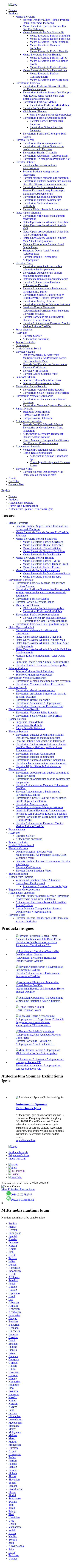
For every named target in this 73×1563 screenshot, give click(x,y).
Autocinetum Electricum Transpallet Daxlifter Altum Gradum (43, 435)
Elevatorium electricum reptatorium (42, 143)
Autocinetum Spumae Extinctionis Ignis (31, 508)
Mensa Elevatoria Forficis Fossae (48, 67)
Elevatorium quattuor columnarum (42, 199)
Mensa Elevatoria (25, 16)
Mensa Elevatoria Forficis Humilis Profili (46, 563)
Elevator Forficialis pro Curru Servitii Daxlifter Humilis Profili (43, 318)
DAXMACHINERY (23, 1199)
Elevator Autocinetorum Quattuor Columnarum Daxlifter (41, 284)
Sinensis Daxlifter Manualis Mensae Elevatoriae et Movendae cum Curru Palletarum (43, 427)
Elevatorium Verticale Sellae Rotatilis (43, 389)
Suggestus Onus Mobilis (36, 411)
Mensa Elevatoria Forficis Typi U (48, 57)
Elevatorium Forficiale (28, 82)
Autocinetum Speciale (28, 446)
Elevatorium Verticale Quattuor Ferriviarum (47, 405)
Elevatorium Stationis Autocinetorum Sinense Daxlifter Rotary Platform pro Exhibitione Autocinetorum (44, 190)
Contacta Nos (16, 484)
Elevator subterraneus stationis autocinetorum (41, 763)
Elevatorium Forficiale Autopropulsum (44, 117)
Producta (13, 13)
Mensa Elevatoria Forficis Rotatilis (49, 51)
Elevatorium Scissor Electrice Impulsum (45, 620)
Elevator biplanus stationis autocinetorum (46, 177)
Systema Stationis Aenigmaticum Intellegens (40, 740)
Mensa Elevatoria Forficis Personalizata (45, 70)
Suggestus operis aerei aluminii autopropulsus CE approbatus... (33, 1024)
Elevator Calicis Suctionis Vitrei (40, 373)
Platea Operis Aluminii (28, 212)
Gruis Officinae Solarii (28, 348)
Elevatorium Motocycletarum (39, 301)
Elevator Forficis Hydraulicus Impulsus (44, 617)
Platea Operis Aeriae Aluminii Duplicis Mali (40, 639)
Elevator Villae (24, 468)
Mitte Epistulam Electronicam (18, 1189)
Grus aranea (22, 345)
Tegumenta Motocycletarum (24, 889)
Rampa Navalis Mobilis (36, 414)
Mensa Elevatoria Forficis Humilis (42, 54)
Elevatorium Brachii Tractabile (40, 152)
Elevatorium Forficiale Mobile (39, 101)
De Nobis (14, 481)
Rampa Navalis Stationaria (37, 418)
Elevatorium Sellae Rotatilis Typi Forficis (46, 392)
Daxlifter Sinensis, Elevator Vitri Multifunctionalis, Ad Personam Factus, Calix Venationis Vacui (45, 358)
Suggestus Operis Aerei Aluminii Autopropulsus (42, 661)
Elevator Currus (24, 263)
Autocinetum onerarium (36, 338)
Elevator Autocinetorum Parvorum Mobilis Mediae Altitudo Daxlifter (46, 325)
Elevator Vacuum (25, 351)
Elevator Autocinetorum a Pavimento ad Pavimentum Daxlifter (45, 290)
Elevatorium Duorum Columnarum (42, 196)
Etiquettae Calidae (19, 1155)
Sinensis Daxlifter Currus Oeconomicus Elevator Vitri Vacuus (45, 366)
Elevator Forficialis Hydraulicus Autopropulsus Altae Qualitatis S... (35, 1042)
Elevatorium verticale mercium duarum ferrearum (43, 680)
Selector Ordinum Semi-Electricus (42, 380)
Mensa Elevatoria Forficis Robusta (49, 79)
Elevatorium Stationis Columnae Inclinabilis (40, 759)
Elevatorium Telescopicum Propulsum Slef (46, 158)
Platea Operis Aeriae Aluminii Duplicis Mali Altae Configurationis (44, 239)
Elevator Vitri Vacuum (35, 370)
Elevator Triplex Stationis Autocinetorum (45, 209)
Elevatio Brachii (25, 139)
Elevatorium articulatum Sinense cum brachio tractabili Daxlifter (43, 148)
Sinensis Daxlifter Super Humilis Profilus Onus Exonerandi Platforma (46, 21)
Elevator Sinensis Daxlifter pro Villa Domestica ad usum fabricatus (43, 473)
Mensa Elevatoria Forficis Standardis (43, 32)
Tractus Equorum (18, 873)
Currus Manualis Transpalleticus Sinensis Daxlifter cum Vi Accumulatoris (46, 442)
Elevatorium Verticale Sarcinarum (34, 395)
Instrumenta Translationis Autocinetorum (45, 278)
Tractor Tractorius (25, 342)
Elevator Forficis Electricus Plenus (42, 108)
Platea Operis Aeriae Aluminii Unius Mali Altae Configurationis (46, 233)
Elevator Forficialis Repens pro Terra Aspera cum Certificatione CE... (36, 944)
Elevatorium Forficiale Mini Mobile (49, 105)
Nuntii (12, 478)
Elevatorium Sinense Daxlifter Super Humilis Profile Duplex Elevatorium (43, 296)
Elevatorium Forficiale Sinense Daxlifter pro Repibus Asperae (45, 88)
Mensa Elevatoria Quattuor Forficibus (44, 551)
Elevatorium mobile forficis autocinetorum (46, 304)
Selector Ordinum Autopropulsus (41, 383)
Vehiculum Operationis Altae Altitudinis (45, 449)
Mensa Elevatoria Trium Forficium (49, 41)
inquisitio (21, 1140)
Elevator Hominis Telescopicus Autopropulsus (41, 665)
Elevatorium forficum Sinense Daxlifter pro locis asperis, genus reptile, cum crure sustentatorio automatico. (47, 95)
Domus (13, 10)
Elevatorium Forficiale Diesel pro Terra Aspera (42, 623)
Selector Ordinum (25, 376)
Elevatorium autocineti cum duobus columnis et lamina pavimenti (42, 268)
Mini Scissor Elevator (35, 111)
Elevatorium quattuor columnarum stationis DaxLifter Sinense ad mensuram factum (47, 182)
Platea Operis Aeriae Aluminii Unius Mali (46, 222)
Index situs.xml (17, 1158)
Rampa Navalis (24, 408)
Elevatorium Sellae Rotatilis (31, 386)
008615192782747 (21, 1194)
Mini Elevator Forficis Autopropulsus (50, 114)
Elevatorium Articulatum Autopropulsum (45, 155)
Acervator (21, 332)
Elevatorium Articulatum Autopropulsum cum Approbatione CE (38, 1067)
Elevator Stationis (25, 161)
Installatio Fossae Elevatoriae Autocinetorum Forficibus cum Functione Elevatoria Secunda (46, 310)
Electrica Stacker (32, 335)
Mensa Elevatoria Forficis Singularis (50, 35)
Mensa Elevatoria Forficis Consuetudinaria (44, 75)
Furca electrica (24, 329)
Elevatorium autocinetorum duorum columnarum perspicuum (42, 274)
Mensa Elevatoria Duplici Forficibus (50, 38)
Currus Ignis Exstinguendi (37, 452)
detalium (30, 1140)
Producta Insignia (18, 1152)
